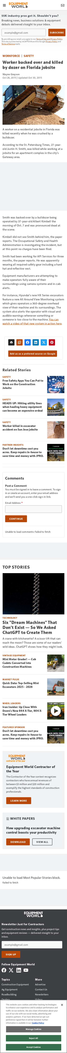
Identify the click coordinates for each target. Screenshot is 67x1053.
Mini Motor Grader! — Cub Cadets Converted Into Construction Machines (19, 663)
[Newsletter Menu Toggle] (63, 5)
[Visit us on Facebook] (4, 969)
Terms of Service (8, 44)
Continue (16, 518)
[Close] (62, 1004)
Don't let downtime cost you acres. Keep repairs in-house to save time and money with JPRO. (23, 452)
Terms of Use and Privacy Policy (49, 39)
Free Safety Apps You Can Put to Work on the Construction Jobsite (22, 384)
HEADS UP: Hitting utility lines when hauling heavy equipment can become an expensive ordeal (22, 407)
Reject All (33, 1038)
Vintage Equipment (14, 655)
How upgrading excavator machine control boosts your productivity (33, 830)
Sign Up (11, 954)
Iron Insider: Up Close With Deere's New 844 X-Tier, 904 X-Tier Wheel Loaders (22, 710)
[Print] (11, 342)
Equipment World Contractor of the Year (30, 769)
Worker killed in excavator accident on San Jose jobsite (20, 427)
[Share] (27, 342)
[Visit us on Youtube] (26, 969)
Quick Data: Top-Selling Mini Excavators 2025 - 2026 (20, 685)
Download (18, 841)
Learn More (18, 800)
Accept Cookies (33, 1047)
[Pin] (52, 342)
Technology (9, 617)
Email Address (14, 503)
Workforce (11, 56)
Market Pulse (10, 679)
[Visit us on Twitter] (11, 969)
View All (42, 841)
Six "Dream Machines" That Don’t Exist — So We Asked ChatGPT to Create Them (29, 627)
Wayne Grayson (11, 74)
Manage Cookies (33, 1029)
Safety (29, 56)
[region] (33, 1026)
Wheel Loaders (11, 703)
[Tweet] (44, 342)
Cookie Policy (38, 1023)
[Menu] (4, 5)
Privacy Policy (51, 41)
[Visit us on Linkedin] (18, 969)
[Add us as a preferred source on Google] (19, 342)
